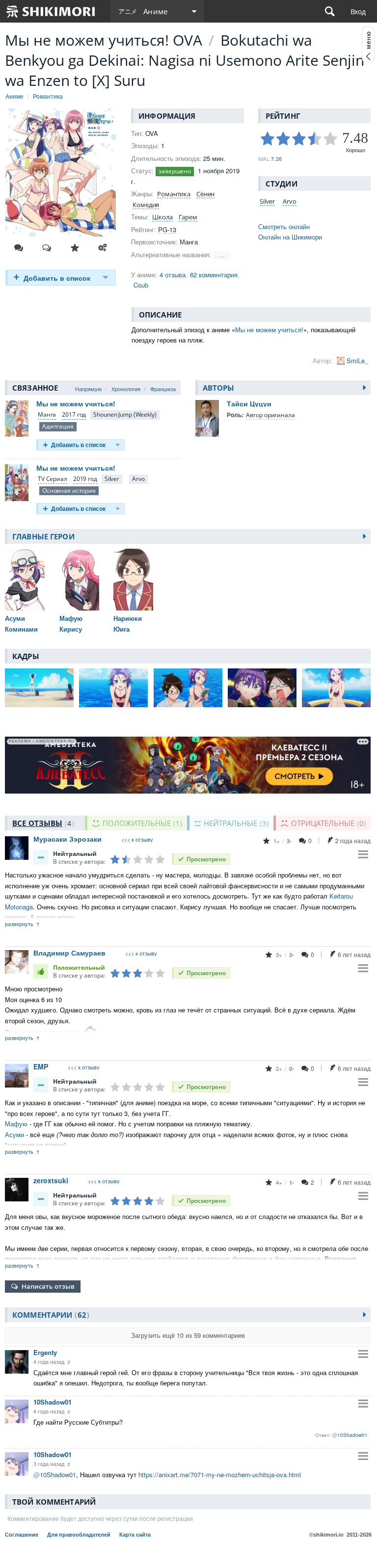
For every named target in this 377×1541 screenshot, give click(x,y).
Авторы (219, 388)
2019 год (85, 479)
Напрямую (88, 389)
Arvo (289, 201)
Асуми (14, 1134)
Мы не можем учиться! (269, 329)
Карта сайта (135, 1535)
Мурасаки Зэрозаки (67, 839)
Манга (47, 414)
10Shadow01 (52, 1402)
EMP (40, 1066)
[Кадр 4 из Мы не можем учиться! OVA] (262, 687)
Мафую (16, 1123)
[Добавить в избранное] (74, 247)
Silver (267, 201)
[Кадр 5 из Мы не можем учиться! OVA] (336, 687)
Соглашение (22, 1535)
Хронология (125, 389)
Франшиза (163, 389)
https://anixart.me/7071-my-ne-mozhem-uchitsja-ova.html (219, 1474)
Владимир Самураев (69, 952)
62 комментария (214, 274)
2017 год (74, 414)
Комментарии (49, 1315)
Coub (141, 285)
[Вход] (358, 11)
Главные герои (43, 536)
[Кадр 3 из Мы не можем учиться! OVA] (188, 687)
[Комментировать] (18, 247)
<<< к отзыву (137, 839)
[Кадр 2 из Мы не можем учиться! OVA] (113, 687)
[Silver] (112, 479)
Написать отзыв (48, 1286)
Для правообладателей (79, 1535)
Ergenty (45, 1352)
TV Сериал (52, 479)
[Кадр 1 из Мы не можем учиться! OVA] (39, 687)
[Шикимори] (51, 11)
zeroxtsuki (50, 1180)
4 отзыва (173, 274)
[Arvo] (138, 479)
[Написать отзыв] (46, 247)
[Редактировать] (102, 247)
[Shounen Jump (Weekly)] (124, 415)
